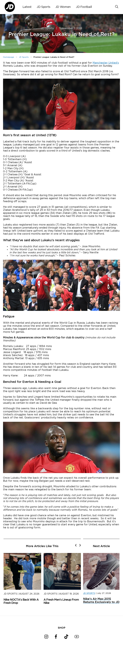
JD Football (84, 7)
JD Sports (43, 7)
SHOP (61, 627)
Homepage (8, 57)
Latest (27, 7)
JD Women (63, 7)
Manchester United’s (106, 63)
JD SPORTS (89, 593)
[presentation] (76, 545)
